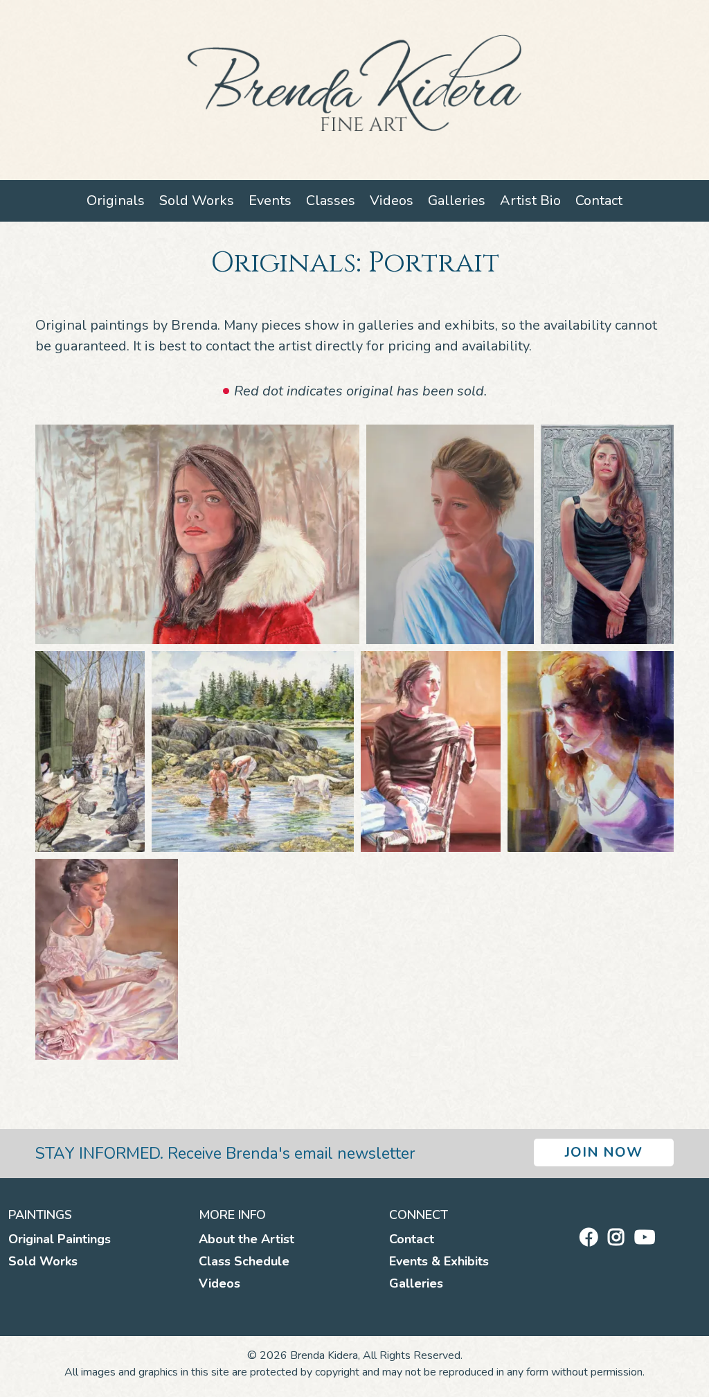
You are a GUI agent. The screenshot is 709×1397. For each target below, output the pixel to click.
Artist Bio (530, 200)
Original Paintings (59, 1239)
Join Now (604, 1152)
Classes (330, 200)
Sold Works (196, 200)
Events (270, 200)
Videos (391, 200)
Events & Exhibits (439, 1261)
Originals (116, 200)
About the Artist (246, 1239)
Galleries (456, 200)
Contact (598, 200)
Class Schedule (244, 1261)
